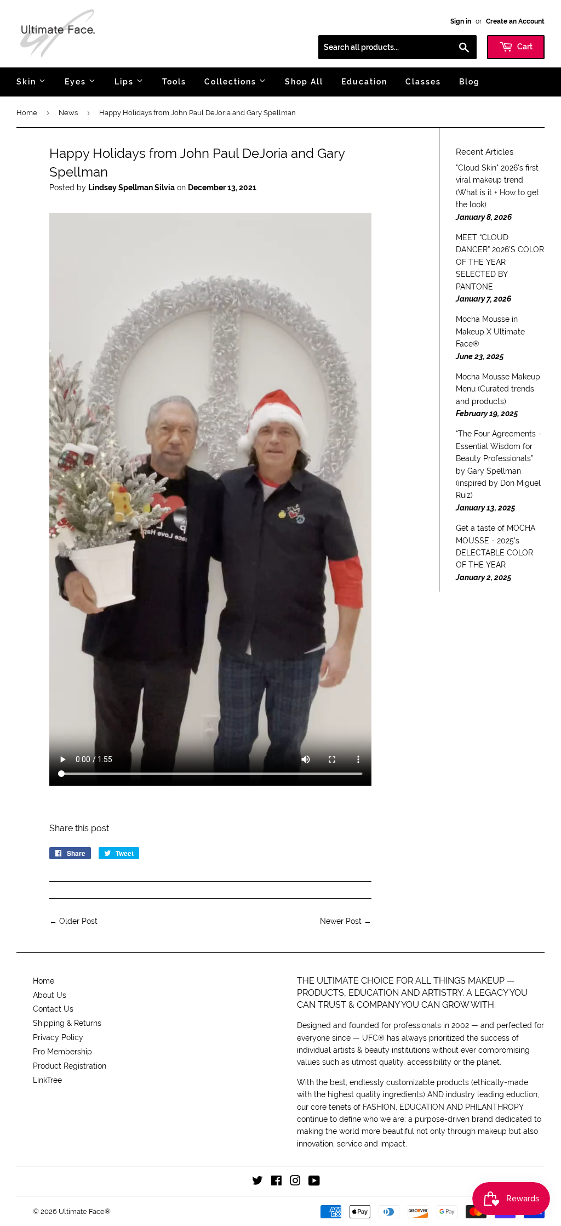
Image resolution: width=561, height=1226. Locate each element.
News (68, 113)
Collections (231, 81)
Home (26, 113)
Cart (524, 46)
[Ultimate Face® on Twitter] (257, 1182)
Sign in (460, 21)
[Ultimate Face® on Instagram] (295, 1182)
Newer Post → (345, 921)
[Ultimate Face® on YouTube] (314, 1182)
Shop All (304, 81)
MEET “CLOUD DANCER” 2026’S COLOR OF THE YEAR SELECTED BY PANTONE (500, 262)
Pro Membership (62, 1051)
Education (364, 81)
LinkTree (47, 1080)
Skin (27, 81)
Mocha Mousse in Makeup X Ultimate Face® (490, 331)
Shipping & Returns (67, 1023)
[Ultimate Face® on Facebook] (276, 1182)
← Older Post (73, 921)
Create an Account (515, 21)
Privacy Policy (58, 1037)
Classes (423, 81)
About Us (49, 995)
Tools (174, 81)
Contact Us (53, 1008)
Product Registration (69, 1066)
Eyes (77, 81)
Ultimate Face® (85, 1211)
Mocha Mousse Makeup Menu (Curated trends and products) (498, 389)
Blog (469, 81)
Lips (125, 81)
